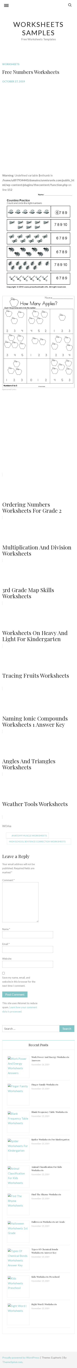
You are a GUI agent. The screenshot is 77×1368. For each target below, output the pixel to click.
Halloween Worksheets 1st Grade (48, 1221)
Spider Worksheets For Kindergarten (50, 1139)
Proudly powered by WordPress (21, 1357)
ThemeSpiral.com (12, 1362)
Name (6, 929)
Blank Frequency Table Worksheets (49, 1111)
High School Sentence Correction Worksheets (37, 841)
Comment (8, 880)
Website (6, 958)
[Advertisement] (38, 125)
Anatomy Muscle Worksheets (29, 835)
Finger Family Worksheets (44, 1084)
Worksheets (10, 64)
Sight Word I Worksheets (44, 1304)
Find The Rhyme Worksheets (46, 1194)
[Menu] (6, 6)
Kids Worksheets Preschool (45, 1276)
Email (6, 943)
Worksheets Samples (38, 28)
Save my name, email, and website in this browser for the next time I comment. (18, 981)
